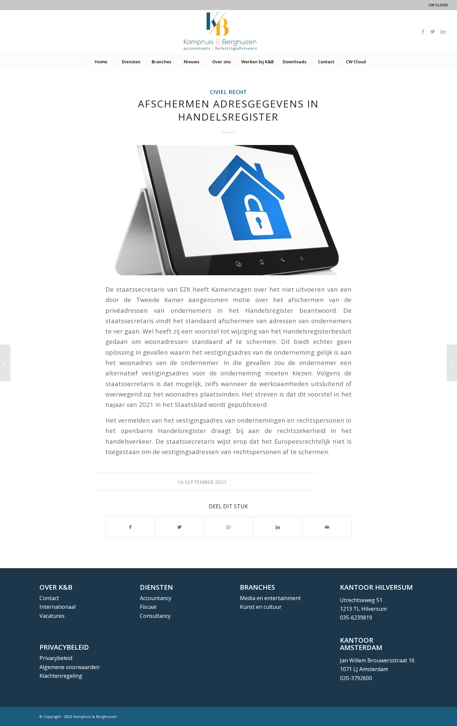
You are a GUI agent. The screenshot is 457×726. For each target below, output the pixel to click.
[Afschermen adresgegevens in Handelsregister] (228, 210)
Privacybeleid (55, 658)
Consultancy (155, 616)
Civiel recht (228, 92)
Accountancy (155, 598)
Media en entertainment (270, 598)
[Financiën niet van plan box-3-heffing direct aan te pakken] (5, 363)
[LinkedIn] (443, 31)
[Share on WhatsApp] (228, 527)
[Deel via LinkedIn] (277, 527)
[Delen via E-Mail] (326, 527)
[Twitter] (433, 31)
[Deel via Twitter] (179, 527)
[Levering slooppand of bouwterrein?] (452, 363)
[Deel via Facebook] (130, 527)
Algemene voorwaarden (69, 667)
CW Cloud (438, 4)
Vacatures (52, 616)
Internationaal (57, 606)
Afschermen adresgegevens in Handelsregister (228, 110)
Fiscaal (148, 606)
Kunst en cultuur (261, 606)
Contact (49, 598)
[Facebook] (423, 31)
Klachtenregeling (60, 675)
